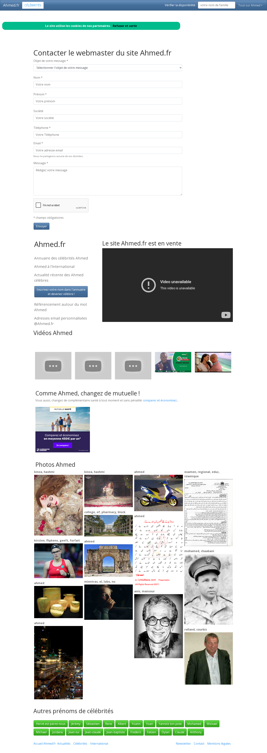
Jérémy (75, 724)
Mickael (212, 724)
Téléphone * (42, 128)
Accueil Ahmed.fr (44, 744)
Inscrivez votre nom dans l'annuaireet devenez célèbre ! (61, 292)
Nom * (38, 78)
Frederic (135, 732)
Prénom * (40, 94)
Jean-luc (73, 732)
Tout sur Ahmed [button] (249, 5)
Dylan (165, 732)
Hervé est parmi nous (50, 724)
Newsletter (183, 744)
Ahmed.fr (11, 5)
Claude (179, 732)
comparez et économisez (160, 400)
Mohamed (194, 724)
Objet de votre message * (50, 61)
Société (38, 111)
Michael (41, 732)
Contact (199, 744)
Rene (108, 724)
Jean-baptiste (115, 732)
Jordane (57, 732)
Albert (122, 724)
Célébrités (33, 5)
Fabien (151, 732)
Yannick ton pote (170, 724)
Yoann (136, 724)
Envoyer (41, 226)
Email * (38, 143)
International (99, 744)
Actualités (63, 744)
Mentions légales (219, 744)
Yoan (149, 724)
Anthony (196, 732)
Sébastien (93, 724)
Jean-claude (93, 732)
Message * (40, 163)
